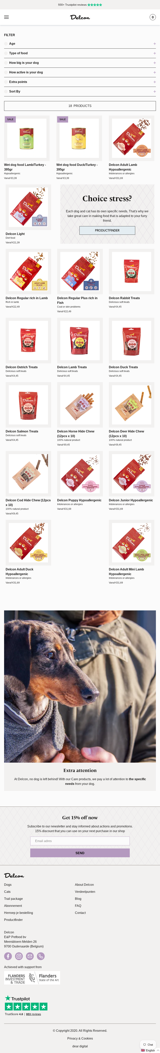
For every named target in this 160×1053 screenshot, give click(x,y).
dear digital (80, 1046)
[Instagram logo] (19, 956)
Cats (7, 891)
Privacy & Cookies (80, 1038)
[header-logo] (80, 17)
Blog (78, 898)
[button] (150, 1050)
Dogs (8, 884)
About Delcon (84, 884)
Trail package (13, 898)
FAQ (78, 905)
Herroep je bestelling (18, 912)
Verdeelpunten (85, 891)
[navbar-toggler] (6, 17)
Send (80, 853)
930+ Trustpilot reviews (72, 4)
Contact (80, 912)
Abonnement (13, 905)
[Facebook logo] (8, 956)
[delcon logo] (14, 875)
